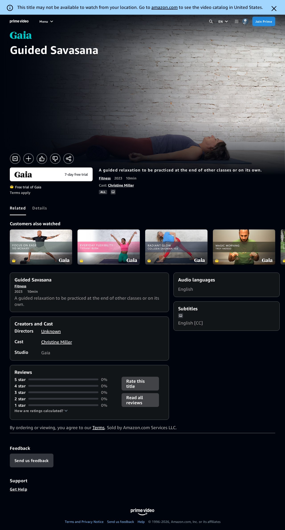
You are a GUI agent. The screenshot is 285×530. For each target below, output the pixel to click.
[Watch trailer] (15, 158)
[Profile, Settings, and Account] (245, 21)
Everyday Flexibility (108, 247)
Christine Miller (121, 185)
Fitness (105, 178)
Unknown (51, 331)
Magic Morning (244, 247)
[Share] (68, 158)
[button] (41, 410)
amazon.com (164, 7)
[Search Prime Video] (211, 21)
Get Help (18, 489)
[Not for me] (55, 158)
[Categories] (236, 21)
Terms (98, 427)
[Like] (42, 158)
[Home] (19, 21)
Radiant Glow (176, 247)
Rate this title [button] (135, 384)
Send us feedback (120, 522)
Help (141, 522)
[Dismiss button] (274, 8)
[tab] (18, 208)
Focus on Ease (41, 247)
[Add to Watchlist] (28, 158)
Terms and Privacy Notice (84, 522)
